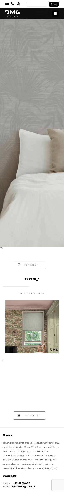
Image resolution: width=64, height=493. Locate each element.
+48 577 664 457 (21, 483)
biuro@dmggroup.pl (23, 486)
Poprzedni (32, 265)
